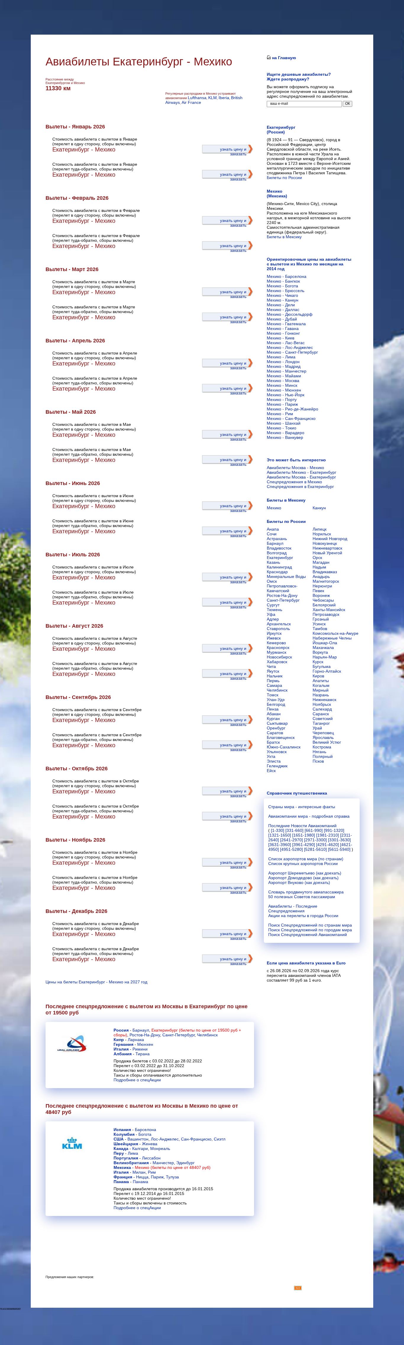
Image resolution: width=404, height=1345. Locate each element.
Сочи (272, 533)
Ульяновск (277, 751)
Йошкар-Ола (325, 642)
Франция (123, 1177)
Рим (152, 1172)
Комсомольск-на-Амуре (335, 633)
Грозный (321, 619)
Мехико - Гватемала (286, 323)
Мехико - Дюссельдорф (290, 314)
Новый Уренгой (327, 552)
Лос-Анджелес (165, 1139)
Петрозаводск (326, 614)
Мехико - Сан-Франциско (291, 418)
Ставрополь (278, 628)
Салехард (322, 709)
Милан (139, 1172)
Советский (323, 718)
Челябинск (207, 1034)
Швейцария (126, 1143)
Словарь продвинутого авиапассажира (306, 892)
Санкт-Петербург (178, 1034)
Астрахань (277, 538)
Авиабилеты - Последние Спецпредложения (292, 908)
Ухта (271, 756)
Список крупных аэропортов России (303, 863)
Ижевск (274, 638)
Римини (140, 1049)
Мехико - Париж (282, 404)
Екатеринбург (280, 557)
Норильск (322, 533)
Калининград (279, 567)
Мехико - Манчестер (286, 371)
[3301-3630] (339, 839)
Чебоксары (323, 600)
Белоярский (324, 605)
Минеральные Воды (286, 576)
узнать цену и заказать (233, 151)
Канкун (319, 507)
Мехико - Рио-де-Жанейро (292, 409)
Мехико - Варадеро (285, 432)
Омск (272, 581)
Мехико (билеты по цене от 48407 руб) (173, 1167)
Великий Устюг (327, 742)
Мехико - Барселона (286, 276)
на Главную (283, 57)
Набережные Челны (332, 638)
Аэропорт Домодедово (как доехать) (303, 877)
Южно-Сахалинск (283, 747)
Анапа (273, 529)
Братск (273, 742)
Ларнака (136, 1039)
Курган (273, 718)
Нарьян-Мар (325, 657)
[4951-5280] (291, 849)
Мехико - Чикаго (282, 295)
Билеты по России (284, 177)
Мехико (274, 507)
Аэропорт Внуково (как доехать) (299, 882)
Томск (272, 694)
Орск (317, 557)
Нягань (319, 751)
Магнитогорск (326, 581)
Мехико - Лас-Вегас (286, 342)
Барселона (145, 1129)
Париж (157, 1177)
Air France (191, 102)
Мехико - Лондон (283, 361)
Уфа (271, 614)
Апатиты (321, 680)
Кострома (322, 747)
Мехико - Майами (284, 375)
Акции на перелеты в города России (303, 915)
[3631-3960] (279, 844)
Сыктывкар (277, 723)
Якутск (273, 671)
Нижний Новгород (330, 538)
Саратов (275, 732)
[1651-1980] (303, 835)
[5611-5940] (339, 849)
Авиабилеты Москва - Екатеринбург (301, 477)
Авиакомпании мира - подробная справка (309, 816)
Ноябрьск (322, 704)
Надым (319, 567)
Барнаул (140, 1030)
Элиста (274, 761)
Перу (119, 1153)
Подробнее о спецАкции (137, 1079)
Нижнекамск (324, 699)
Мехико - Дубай (282, 319)
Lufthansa (197, 97)
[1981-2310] (327, 835)
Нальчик (274, 676)
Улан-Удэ (276, 699)
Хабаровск (277, 661)
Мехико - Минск (282, 385)
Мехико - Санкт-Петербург (292, 352)
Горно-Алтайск (327, 671)
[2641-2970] (291, 839)
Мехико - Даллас (283, 309)
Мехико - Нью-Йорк (285, 394)
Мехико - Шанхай (283, 423)
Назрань (321, 694)
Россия (121, 1030)
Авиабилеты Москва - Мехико (295, 467)
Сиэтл (219, 1139)
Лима (133, 1153)
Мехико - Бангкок (283, 281)
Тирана (142, 1053)
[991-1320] (334, 830)
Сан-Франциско (196, 1139)
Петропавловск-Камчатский (282, 588)
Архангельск (279, 623)
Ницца (142, 1177)
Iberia (224, 97)
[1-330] (277, 830)
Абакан (274, 713)
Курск (318, 661)
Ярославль (323, 737)
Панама (121, 1181)
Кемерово (276, 642)
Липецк (320, 529)
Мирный (321, 690)
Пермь (273, 680)
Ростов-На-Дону (145, 1034)
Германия (123, 1044)
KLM (212, 97)
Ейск (271, 770)
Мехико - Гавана (283, 328)
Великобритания (131, 1162)
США (119, 1139)
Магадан (321, 562)
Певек (318, 590)
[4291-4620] (327, 844)
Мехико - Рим (280, 413)
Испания (122, 1129)
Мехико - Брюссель (285, 290)
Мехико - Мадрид (283, 366)
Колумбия (124, 1134)
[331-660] (294, 830)
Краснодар (277, 571)
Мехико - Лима (281, 357)
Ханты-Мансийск (329, 609)
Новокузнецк (325, 543)
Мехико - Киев (280, 338)
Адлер (273, 619)
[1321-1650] (279, 835)
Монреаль (160, 1148)
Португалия (126, 1158)
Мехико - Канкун (282, 300)
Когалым (321, 685)
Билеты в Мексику (284, 236)
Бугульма (322, 666)
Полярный (323, 756)
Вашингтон (137, 1139)
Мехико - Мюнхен (284, 390)
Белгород (276, 704)
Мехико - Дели (281, 304)
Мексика (122, 1167)
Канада (121, 1148)
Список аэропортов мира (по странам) (305, 858)
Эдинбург (185, 1162)
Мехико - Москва (283, 380)
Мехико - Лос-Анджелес (290, 347)
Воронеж (321, 595)
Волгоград (277, 552)
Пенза (273, 709)
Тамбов (320, 628)
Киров (318, 676)
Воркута (320, 652)
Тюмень (274, 609)
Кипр (119, 1039)
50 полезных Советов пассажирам (301, 896)
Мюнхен (145, 1044)
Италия (121, 1049)
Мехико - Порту (282, 399)
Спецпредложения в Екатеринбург (300, 486)
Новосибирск (279, 657)
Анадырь (321, 576)
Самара (274, 685)
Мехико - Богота (282, 286)
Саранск (321, 713)
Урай (317, 728)
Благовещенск (281, 737)
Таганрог (321, 723)
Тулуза (172, 1177)
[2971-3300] (315, 839)
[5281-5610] (315, 849)
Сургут (273, 605)
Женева (149, 1143)
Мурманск (276, 652)
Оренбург (276, 728)
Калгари (140, 1148)
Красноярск (278, 647)
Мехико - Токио (281, 428)
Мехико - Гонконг (283, 333)
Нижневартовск (327, 548)
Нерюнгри (322, 586)
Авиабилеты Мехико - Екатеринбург (301, 472)
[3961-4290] (303, 844)
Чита (271, 666)
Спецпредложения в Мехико (294, 481)
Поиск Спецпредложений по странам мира (310, 925)
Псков (318, 761)
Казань (273, 562)
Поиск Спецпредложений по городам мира (310, 929)
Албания (123, 1053)
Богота (144, 1134)
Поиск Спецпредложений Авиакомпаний (307, 934)
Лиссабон (151, 1158)
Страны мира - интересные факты (301, 806)
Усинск (319, 623)
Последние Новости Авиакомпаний (302, 825)
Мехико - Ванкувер (285, 437)
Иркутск (274, 633)
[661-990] (314, 830)
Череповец (323, 732)
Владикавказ (325, 571)
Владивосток (279, 548)
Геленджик (277, 765)
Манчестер (163, 1162)
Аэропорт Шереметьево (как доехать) (304, 873)
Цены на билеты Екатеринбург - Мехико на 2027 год (96, 982)
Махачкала (323, 647)
